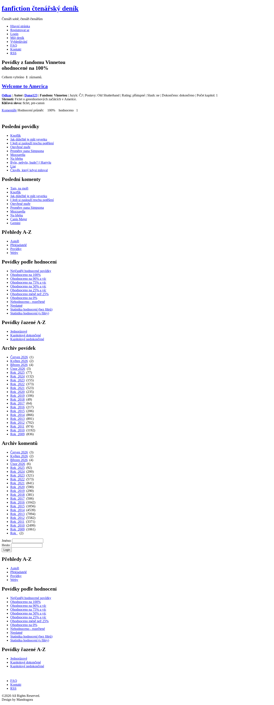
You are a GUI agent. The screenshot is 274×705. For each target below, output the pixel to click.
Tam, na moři (19, 188)
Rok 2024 (17, 376)
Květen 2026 (19, 361)
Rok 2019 (17, 395)
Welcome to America (25, 86)
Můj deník (17, 38)
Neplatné (16, 305)
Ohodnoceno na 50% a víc (28, 286)
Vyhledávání (18, 41)
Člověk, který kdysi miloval (29, 170)
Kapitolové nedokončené (27, 339)
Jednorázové (18, 331)
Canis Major (18, 219)
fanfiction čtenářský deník (40, 8)
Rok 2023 (17, 380)
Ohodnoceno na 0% (23, 298)
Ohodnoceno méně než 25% (29, 294)
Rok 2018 (17, 399)
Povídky (16, 249)
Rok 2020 (17, 392)
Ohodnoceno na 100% (25, 275)
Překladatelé (18, 245)
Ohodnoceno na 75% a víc (28, 282)
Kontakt (15, 49)
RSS (13, 53)
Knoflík (15, 135)
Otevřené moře (20, 147)
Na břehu (16, 158)
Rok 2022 (17, 384)
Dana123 (30, 95)
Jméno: (6, 540)
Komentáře (9, 110)
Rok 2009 (17, 434)
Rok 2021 (17, 388)
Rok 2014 (17, 415)
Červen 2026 (19, 357)
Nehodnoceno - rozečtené (27, 302)
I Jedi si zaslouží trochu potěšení (32, 143)
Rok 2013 (17, 419)
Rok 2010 (17, 430)
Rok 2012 (17, 422)
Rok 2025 (17, 372)
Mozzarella (17, 155)
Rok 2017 (17, 403)
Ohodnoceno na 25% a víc (28, 290)
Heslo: (6, 545)
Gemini (15, 223)
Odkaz (6, 95)
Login (14, 34)
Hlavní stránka (20, 26)
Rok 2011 (17, 426)
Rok (14, 533)
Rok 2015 (17, 411)
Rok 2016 (17, 407)
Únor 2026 (17, 368)
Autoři (14, 241)
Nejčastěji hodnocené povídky (30, 271)
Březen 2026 (19, 365)
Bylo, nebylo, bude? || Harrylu (30, 162)
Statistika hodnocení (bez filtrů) (31, 309)
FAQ (13, 45)
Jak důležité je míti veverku (28, 139)
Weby (14, 253)
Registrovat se (19, 30)
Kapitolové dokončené (25, 335)
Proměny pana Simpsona (27, 151)
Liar (13, 166)
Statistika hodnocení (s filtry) (29, 313)
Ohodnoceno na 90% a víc (28, 278)
